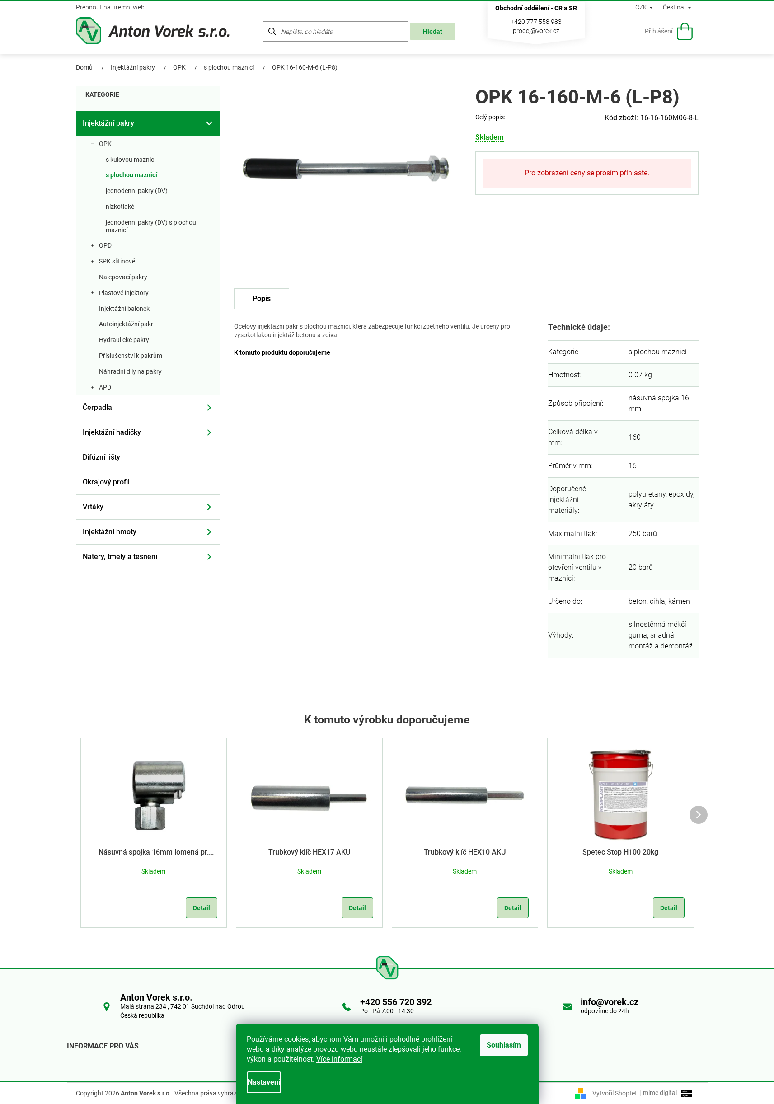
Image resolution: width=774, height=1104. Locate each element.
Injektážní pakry (108, 123)
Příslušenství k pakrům (130, 355)
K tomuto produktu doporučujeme (282, 352)
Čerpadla (97, 407)
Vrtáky (93, 507)
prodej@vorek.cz (536, 30)
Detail (201, 907)
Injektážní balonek (124, 308)
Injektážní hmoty (109, 531)
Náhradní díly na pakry (130, 371)
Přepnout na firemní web (110, 7)
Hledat (432, 31)
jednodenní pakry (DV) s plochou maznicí (151, 226)
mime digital (658, 1092)
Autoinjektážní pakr (126, 324)
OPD (105, 245)
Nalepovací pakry (123, 277)
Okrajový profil (106, 482)
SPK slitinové (117, 261)
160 (635, 437)
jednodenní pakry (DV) (137, 190)
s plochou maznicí (131, 175)
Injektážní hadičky (112, 432)
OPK (105, 143)
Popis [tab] (262, 298)
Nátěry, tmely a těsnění (120, 556)
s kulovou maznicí (130, 159)
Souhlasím (504, 1045)
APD (105, 387)
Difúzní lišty (101, 457)
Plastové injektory (124, 292)
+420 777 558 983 (536, 21)
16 (633, 465)
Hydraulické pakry (124, 339)
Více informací (339, 1059)
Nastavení (264, 1082)
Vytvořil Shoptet (614, 1092)
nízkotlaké (120, 206)
